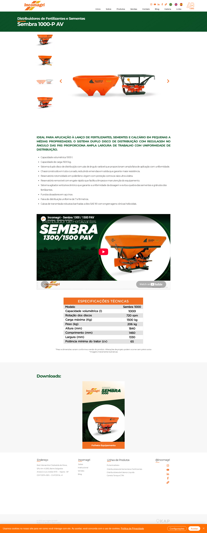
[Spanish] (181, 4)
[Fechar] (203, 528)
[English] (176, 4)
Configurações (177, 528)
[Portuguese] (170, 4)
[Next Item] (168, 81)
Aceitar (194, 528)
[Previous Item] (61, 81)
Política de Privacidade (132, 528)
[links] (165, 4)
